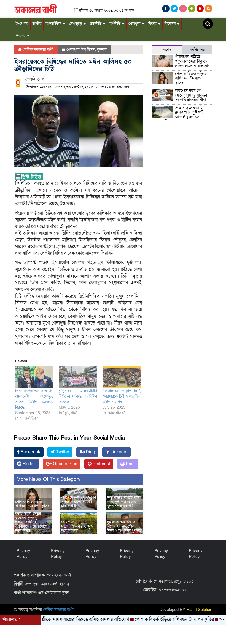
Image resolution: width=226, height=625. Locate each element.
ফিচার (153, 23)
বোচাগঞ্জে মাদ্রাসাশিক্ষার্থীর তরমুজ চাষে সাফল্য (77, 526)
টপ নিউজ (88, 49)
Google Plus (64, 464)
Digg (90, 452)
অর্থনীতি (115, 23)
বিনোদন (171, 23)
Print (130, 464)
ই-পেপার (22, 23)
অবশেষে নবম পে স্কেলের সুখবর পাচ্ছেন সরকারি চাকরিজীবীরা (78, 502)
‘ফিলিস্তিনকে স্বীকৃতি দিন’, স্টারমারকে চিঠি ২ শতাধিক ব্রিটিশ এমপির (122, 396)
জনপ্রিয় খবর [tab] (197, 49)
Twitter (62, 452)
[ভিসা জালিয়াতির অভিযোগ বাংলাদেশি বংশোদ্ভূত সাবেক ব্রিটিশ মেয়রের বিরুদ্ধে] (34, 377)
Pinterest (101, 464)
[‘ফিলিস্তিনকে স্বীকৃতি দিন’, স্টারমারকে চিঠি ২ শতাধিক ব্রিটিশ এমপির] (122, 377)
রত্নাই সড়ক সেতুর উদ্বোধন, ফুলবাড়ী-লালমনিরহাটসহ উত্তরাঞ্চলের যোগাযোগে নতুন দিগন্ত (31, 522)
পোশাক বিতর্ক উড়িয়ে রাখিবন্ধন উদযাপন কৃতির (32, 504)
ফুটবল (102, 49)
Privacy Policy (23, 553)
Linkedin (118, 452)
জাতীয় (37, 23)
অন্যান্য (21, 35)
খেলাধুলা (134, 23)
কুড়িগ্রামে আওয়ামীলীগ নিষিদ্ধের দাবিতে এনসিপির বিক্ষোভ (78, 396)
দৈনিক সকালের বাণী (37, 49)
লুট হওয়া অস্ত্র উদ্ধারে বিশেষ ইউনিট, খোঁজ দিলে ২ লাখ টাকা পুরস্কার (124, 526)
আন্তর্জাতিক (53, 23)
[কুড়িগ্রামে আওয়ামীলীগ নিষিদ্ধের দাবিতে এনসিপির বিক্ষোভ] (78, 377)
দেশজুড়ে (76, 23)
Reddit (28, 464)
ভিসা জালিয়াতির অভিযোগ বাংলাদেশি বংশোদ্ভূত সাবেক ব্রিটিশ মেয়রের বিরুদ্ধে (34, 399)
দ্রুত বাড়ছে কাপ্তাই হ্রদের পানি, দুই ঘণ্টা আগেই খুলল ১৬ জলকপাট (124, 502)
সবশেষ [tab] (166, 49)
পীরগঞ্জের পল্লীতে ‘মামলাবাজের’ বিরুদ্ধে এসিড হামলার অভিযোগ (193, 61)
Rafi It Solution (199, 609)
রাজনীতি (96, 23)
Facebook (30, 452)
